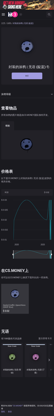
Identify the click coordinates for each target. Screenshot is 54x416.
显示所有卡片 (45, 338)
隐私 (3, 411)
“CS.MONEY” (17, 406)
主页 (3, 23)
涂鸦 (9, 23)
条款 (10, 411)
